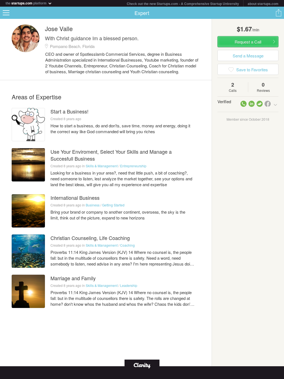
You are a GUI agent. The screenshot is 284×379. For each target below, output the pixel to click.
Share (278, 13)
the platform (26, 3)
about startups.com (263, 3)
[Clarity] (142, 365)
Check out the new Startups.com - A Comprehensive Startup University (183, 3)
